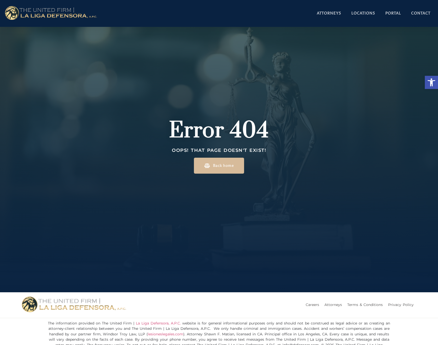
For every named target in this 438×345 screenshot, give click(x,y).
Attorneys (329, 13)
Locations (363, 13)
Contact (420, 13)
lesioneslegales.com (165, 334)
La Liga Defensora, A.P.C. (158, 323)
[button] (431, 82)
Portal (393, 13)
